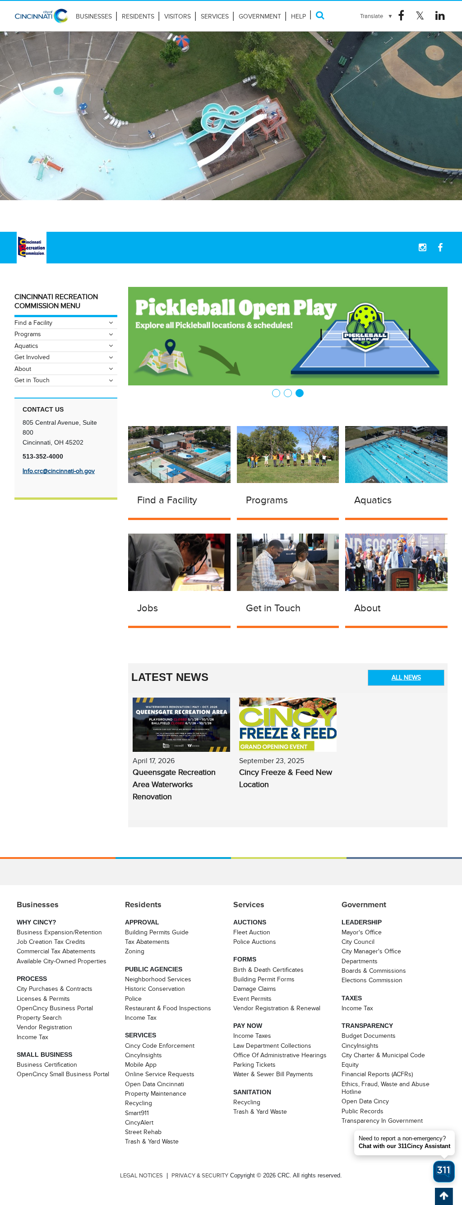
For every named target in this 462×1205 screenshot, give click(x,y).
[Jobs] (179, 561)
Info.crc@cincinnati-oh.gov (59, 470)
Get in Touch (273, 608)
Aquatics (373, 500)
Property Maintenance (155, 1093)
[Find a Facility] (179, 453)
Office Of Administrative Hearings (280, 1055)
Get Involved (32, 357)
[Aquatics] (396, 453)
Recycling (138, 1103)
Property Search (39, 1017)
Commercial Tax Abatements (56, 951)
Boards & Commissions (374, 970)
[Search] (320, 15)
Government (260, 16)
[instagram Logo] (422, 247)
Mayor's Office (362, 932)
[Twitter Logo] (420, 15)
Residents (138, 16)
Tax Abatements (147, 941)
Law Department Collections (272, 1045)
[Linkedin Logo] (440, 15)
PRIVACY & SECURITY (199, 1175)
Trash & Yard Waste (152, 1141)
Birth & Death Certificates (268, 969)
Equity (350, 1064)
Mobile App (141, 1064)
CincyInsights (143, 1055)
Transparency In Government (382, 1120)
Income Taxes (252, 1035)
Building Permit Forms (264, 979)
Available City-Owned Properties (61, 961)
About (367, 608)
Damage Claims (254, 988)
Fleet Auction (251, 932)
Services (215, 16)
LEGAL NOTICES (141, 1175)
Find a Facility (167, 500)
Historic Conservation (155, 988)
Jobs (147, 608)
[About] (396, 561)
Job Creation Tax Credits (51, 941)
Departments (360, 961)
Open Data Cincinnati (154, 1084)
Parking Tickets (254, 1064)
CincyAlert (139, 1122)
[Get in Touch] (288, 561)
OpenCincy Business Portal (55, 1008)
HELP (298, 16)
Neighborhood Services (158, 979)
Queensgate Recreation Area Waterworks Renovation (174, 784)
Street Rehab (143, 1131)
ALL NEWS (406, 677)
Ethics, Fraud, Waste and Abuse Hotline (386, 1087)
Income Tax (32, 1037)
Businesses (94, 16)
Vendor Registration (44, 1027)
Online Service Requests (159, 1074)
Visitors (177, 16)
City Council (358, 941)
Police (133, 998)
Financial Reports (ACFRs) (377, 1074)
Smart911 (137, 1112)
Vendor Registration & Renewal (276, 1008)
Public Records (362, 1111)
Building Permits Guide (157, 932)
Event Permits (252, 998)
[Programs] (288, 453)
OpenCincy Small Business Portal (63, 1074)
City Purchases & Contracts (54, 988)
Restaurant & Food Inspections (168, 1008)
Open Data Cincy (365, 1101)
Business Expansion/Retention (59, 932)
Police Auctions (254, 941)
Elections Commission (372, 980)
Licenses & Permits (43, 998)
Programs (267, 500)
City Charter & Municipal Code (383, 1055)
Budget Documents (369, 1035)
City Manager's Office (371, 951)
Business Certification (47, 1064)
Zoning (134, 951)
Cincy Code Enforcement (159, 1045)
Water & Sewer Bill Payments (273, 1074)
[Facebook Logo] (401, 15)
